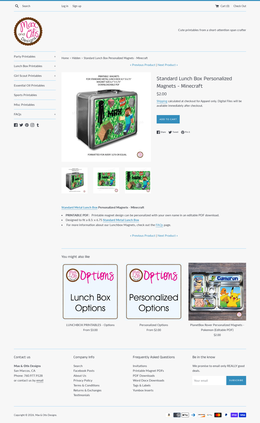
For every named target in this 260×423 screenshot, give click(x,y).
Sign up (77, 6)
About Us (79, 375)
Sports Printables (25, 95)
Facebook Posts (83, 370)
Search (78, 366)
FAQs (35, 114)
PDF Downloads (144, 375)
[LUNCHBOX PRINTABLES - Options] (90, 291)
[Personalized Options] (154, 291)
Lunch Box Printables (35, 66)
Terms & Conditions (86, 385)
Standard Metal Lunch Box (79, 207)
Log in (64, 6)
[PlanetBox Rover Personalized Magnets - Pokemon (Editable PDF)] (217, 291)
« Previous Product (142, 64)
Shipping (162, 101)
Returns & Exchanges (87, 390)
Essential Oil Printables (29, 85)
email (39, 380)
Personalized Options (154, 325)
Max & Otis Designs (46, 415)
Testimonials (81, 395)
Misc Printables (24, 104)
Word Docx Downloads (148, 380)
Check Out (240, 6)
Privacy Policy (82, 380)
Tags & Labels (142, 385)
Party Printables (35, 56)
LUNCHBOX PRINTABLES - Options (90, 325)
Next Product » (168, 64)
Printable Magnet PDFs (148, 370)
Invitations (140, 366)
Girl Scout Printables (35, 75)
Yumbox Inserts (143, 390)
